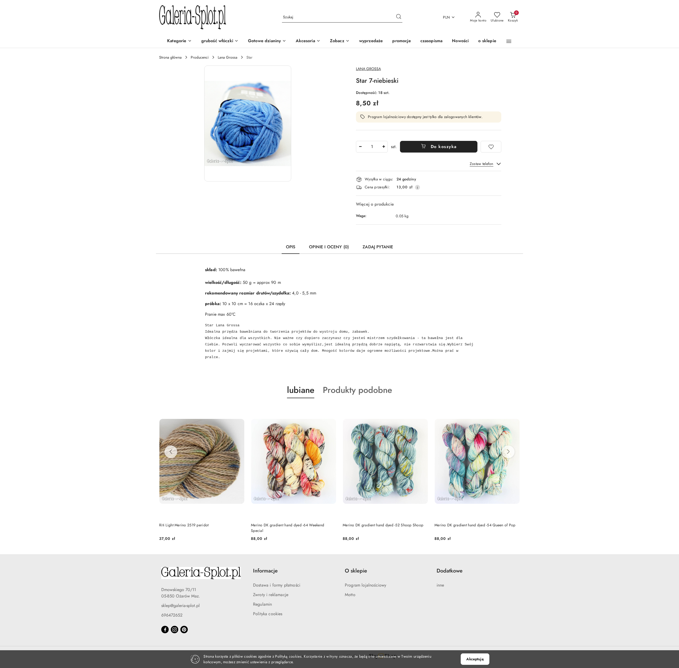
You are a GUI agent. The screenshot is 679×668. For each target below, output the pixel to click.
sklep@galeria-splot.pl (180, 605)
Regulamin (262, 604)
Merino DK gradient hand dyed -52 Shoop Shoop (383, 525)
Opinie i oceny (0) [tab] (329, 247)
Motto (350, 595)
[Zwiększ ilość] (384, 146)
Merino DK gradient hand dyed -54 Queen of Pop (475, 525)
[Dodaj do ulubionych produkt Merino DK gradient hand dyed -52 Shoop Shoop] (422, 411)
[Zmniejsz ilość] (360, 146)
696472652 (171, 615)
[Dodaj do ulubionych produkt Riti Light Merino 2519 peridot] (238, 411)
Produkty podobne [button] (357, 390)
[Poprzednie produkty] (171, 451)
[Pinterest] (184, 629)
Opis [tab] (290, 247)
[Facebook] (165, 629)
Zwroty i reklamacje (270, 595)
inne (440, 585)
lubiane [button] (300, 390)
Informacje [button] (265, 571)
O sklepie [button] (356, 571)
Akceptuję (475, 659)
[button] (340, 41)
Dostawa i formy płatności (276, 585)
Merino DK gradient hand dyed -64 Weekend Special (287, 527)
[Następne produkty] (508, 451)
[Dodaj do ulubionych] (491, 147)
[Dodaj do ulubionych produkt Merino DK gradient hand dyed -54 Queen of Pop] (514, 411)
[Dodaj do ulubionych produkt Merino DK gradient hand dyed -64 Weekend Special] (330, 411)
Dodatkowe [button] (450, 571)
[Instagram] (174, 629)
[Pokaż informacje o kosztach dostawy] (417, 187)
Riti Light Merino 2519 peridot (183, 525)
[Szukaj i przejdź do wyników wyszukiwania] (398, 17)
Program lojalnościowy (365, 585)
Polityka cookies (267, 614)
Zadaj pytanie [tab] (378, 247)
